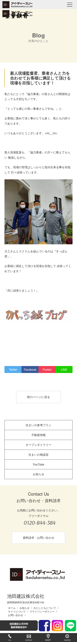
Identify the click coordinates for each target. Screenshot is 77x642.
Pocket (47, 369)
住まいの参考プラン (38, 425)
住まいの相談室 (38, 454)
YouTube (38, 464)
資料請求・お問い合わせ (38, 538)
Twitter (13, 369)
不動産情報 (38, 435)
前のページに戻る (38, 397)
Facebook (30, 369)
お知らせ (38, 474)
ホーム (12, 608)
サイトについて (17, 611)
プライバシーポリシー (42, 611)
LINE (64, 369)
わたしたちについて (44, 608)
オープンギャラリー (38, 445)
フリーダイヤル (39, 520)
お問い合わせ (15, 615)
